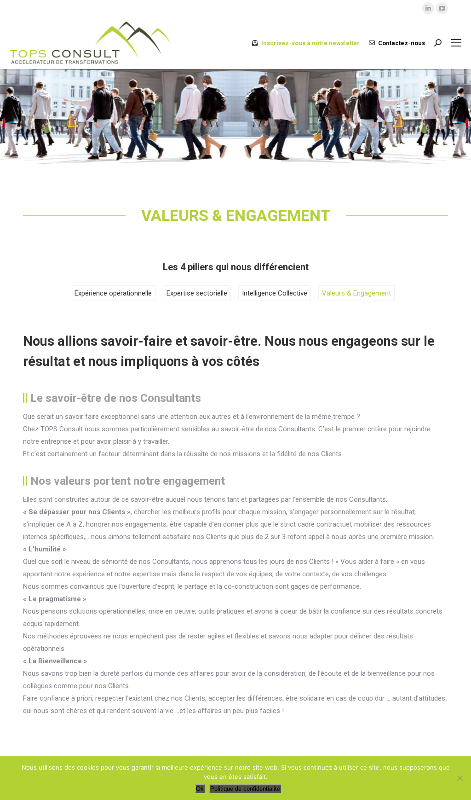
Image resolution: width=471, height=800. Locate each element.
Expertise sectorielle (197, 293)
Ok (200, 788)
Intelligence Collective (274, 293)
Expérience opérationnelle (113, 293)
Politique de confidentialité (245, 788)
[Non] (459, 778)
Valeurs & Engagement (356, 293)
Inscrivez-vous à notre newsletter (310, 43)
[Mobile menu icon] (456, 42)
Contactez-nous (401, 43)
